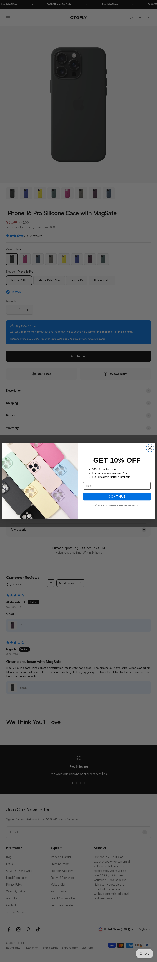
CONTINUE (117, 496)
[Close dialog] (150, 448)
